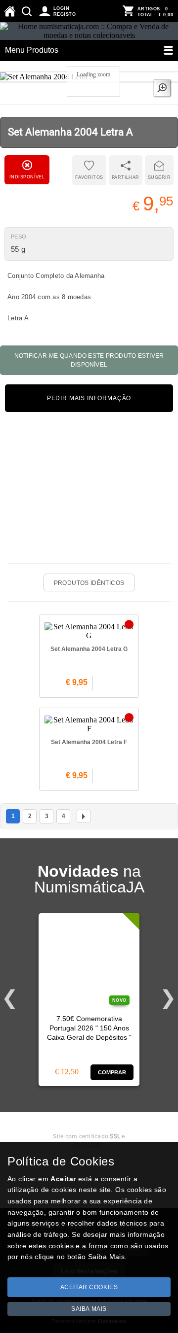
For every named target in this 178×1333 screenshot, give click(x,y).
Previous (10, 998)
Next (168, 998)
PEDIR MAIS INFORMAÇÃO (89, 398)
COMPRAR (112, 1072)
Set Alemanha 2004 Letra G (89, 649)
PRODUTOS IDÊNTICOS (89, 583)
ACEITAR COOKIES (89, 1287)
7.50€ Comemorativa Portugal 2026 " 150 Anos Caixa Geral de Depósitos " (89, 1028)
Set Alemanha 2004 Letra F (89, 742)
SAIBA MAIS (89, 1309)
